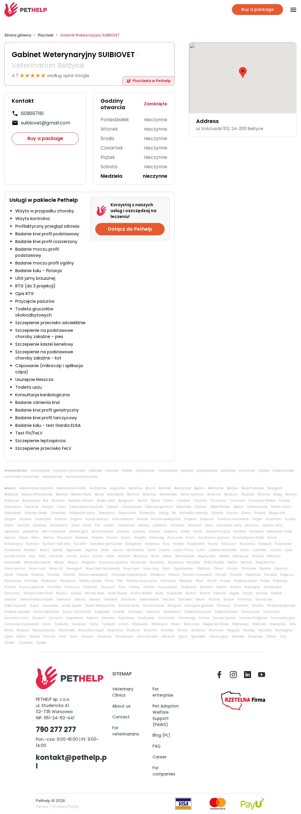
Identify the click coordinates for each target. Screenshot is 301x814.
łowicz (84, 556)
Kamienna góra (218, 531)
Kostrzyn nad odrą (57, 544)
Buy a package (45, 138)
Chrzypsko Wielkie (261, 500)
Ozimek (220, 574)
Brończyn (231, 494)
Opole (8, 574)
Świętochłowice (226, 612)
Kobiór (126, 537)
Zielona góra (218, 636)
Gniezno (60, 519)
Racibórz (206, 587)
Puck (122, 587)
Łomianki (56, 556)
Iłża (97, 525)
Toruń (46, 624)
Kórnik (272, 537)
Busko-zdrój (106, 500)
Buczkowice (30, 500)
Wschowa (216, 630)
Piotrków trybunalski (141, 581)
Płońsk (212, 581)
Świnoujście (250, 612)
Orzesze (22, 574)
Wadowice (140, 624)
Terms (42, 806)
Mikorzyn (274, 556)
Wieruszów (278, 624)
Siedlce (276, 593)
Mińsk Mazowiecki (37, 562)
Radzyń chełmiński (38, 593)
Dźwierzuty (147, 513)
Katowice (256, 531)
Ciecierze (31, 507)
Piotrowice (168, 581)
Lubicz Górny (183, 550)
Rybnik (205, 593)
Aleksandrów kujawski (36, 488)
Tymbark (108, 624)
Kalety (185, 531)
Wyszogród (283, 630)
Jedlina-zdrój (272, 525)
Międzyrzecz (207, 556)
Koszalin (80, 544)
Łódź (42, 556)
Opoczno (281, 568)
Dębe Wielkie (220, 507)
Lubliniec (260, 550)
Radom (235, 587)
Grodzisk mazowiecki (233, 519)
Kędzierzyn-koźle (279, 531)
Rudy (159, 593)
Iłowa (87, 525)
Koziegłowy (133, 544)
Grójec (257, 519)
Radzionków (273, 587)
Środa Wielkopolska (100, 605)
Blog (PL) (161, 735)
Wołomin (150, 630)
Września (198, 630)
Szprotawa (126, 618)
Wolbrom (133, 630)
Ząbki (8, 636)
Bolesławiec (168, 494)
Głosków (25, 519)
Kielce (23, 537)
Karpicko (239, 531)
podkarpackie (207, 470)
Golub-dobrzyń (97, 519)
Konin (190, 537)
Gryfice (290, 519)
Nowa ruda (37, 568)
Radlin (222, 587)
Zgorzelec (198, 636)
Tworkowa (79, 624)
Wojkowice (115, 630)
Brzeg (278, 494)
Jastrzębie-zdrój (228, 525)
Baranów (135, 488)
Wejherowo (240, 624)
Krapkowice (195, 544)
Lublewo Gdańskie (222, 550)
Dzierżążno (106, 513)
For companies (164, 771)
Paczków (270, 574)
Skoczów (168, 599)
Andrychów (97, 488)
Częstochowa (132, 507)
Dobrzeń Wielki (36, 513)
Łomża (71, 556)
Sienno (80, 599)
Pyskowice (188, 587)
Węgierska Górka (216, 624)
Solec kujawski (15, 605)
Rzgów (234, 593)
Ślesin (200, 599)
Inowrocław (126, 525)
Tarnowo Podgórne (253, 618)
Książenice (12, 550)
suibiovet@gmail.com (45, 122)
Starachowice (153, 605)
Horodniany (59, 525)
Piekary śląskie (90, 581)
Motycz (73, 562)
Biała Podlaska (253, 488)
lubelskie (95, 470)
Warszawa (192, 624)
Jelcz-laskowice (54, 531)
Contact (121, 717)
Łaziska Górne (15, 556)
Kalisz (198, 531)
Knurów (112, 537)
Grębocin (207, 519)
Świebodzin (172, 612)
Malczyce (140, 556)
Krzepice (265, 544)
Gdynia (232, 513)
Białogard (274, 488)
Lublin (244, 550)
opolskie (187, 470)
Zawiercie (104, 636)
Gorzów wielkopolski (166, 519)
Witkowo (22, 630)
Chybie (284, 500)
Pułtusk (149, 587)
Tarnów (204, 618)
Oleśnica (203, 568)
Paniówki (31, 581)
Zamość (49, 636)
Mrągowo (89, 562)
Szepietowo (74, 618)
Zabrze (34, 636)
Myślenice (138, 562)
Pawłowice (49, 581)
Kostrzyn (32, 544)
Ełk (174, 513)
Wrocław (167, 630)
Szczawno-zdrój (16, 618)
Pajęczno (287, 574)
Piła (120, 581)
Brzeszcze (11, 500)
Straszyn (223, 605)
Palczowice (12, 581)
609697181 (32, 113)
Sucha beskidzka (46, 612)
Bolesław (149, 494)
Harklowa (40, 525)
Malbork (124, 556)
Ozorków (236, 574)
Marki (155, 556)
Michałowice (184, 556)
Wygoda (233, 630)
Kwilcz (44, 550)
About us (121, 706)
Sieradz (94, 599)
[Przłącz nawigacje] (290, 10)
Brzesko (291, 494)
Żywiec (41, 642)
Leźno (151, 550)
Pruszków (54, 587)
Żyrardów (26, 642)
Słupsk (228, 599)
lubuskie (112, 470)
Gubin (9, 525)
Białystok (11, 494)
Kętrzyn (10, 537)
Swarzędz (135, 612)
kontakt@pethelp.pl (71, 762)
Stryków (258, 605)
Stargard (174, 605)
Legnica (91, 550)
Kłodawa (81, 537)
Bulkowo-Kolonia (80, 500)
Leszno (118, 550)
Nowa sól (56, 568)
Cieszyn (47, 507)
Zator (74, 636)
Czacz (61, 507)
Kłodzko (97, 537)
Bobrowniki (115, 494)
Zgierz (183, 636)
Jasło (209, 525)
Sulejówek (101, 612)
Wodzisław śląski (91, 630)
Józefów (154, 531)
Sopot (34, 605)
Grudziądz (273, 519)
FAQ (156, 746)
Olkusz (218, 568)
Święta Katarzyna (197, 612)
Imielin (108, 525)
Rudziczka (174, 593)
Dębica (238, 507)
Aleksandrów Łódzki (71, 488)
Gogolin (76, 519)
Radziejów (252, 587)
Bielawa (62, 494)
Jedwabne (30, 531)
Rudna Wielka (141, 593)
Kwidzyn (30, 550)
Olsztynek (249, 568)
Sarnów (261, 593)
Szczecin (38, 618)
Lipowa (164, 550)
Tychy (94, 624)
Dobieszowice (257, 507)
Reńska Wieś (94, 593)
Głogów (10, 519)
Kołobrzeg (156, 537)
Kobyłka (140, 537)
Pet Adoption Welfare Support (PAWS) (166, 715)
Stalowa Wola (128, 605)
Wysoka (249, 630)
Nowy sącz (131, 568)
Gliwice (259, 513)
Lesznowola (135, 550)
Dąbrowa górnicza (159, 507)
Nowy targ (151, 568)
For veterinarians (125, 731)
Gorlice (142, 519)
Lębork (57, 550)
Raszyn (61, 593)
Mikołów (258, 556)
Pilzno (109, 581)
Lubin (201, 550)
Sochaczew (263, 599)
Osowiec (53, 574)
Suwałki (119, 612)
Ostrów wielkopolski (93, 574)
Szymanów (166, 618)
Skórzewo (185, 599)
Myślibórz (157, 562)
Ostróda (69, 574)
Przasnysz (72, 587)
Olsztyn (232, 568)
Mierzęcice (241, 556)
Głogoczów (277, 513)
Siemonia (63, 599)
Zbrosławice (124, 636)
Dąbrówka (183, 507)
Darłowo (201, 507)
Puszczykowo (168, 587)
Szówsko (108, 618)
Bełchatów (215, 488)
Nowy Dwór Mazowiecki (103, 568)
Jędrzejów (11, 531)
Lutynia (276, 550)
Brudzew (248, 494)
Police (264, 581)
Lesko (105, 550)
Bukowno (58, 500)
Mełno (167, 556)
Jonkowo (139, 531)
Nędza (232, 562)
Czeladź (112, 507)
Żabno (21, 636)
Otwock (173, 574)
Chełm (168, 500)
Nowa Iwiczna (14, 568)
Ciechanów (12, 507)
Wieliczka (259, 624)
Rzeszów (219, 593)
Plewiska (185, 581)
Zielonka (238, 636)
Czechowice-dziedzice (86, 507)
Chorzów (200, 500)
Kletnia (48, 537)
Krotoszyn (229, 544)
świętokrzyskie (283, 470)
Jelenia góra (78, 531)
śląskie (263, 470)
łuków (110, 556)
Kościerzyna (13, 544)
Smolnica (244, 599)
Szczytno (55, 618)
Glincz (246, 513)
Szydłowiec (146, 618)
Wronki (182, 630)
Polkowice (280, 581)
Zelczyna (168, 636)
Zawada (87, 636)
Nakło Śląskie (214, 562)
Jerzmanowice (102, 531)
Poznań (10, 587)
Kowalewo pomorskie (106, 544)
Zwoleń (9, 642)
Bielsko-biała (81, 494)
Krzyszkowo (283, 544)
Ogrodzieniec (183, 568)
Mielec (224, 556)
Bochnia (133, 494)
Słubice (214, 599)
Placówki (45, 35)
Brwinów (264, 494)
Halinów (23, 525)
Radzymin (12, 593)
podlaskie (228, 470)
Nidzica (246, 562)
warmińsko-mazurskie (21, 477)
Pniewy (225, 581)
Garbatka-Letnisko (193, 513)
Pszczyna (108, 587)
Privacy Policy (66, 806)
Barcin (150, 488)
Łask (288, 550)
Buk (45, 500)
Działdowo (58, 513)
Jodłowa (123, 531)
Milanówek (12, 562)
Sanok (247, 593)
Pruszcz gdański (31, 587)
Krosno (213, 544)
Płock (199, 581)
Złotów (271, 636)
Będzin (199, 488)
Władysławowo (43, 630)
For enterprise (163, 692)
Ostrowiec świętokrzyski (129, 574)
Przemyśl (90, 587)
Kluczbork (64, 537)
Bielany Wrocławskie (36, 494)
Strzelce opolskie (17, 612)
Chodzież (183, 500)
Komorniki (175, 537)
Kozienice (152, 544)
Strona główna (17, 35)
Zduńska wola (147, 636)
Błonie (99, 494)
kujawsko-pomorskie (69, 470)
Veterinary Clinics (122, 692)
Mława (59, 562)
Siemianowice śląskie (36, 599)
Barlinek (165, 488)
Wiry (293, 624)
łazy (32, 556)
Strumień (241, 605)
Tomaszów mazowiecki (21, 624)
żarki (62, 636)
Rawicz (76, 593)
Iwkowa (143, 525)
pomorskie (247, 470)
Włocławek (66, 630)
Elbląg (163, 513)
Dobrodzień (12, 513)
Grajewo (190, 519)
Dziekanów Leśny (82, 513)
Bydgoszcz (126, 500)
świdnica (153, 612)
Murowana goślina (113, 562)
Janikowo (177, 525)
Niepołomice (265, 562)
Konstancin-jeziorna (213, 537)
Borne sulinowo (192, 494)
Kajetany (170, 531)
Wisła (8, 630)
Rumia (191, 593)
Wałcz (175, 624)
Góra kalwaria (122, 519)
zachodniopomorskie (81, 477)
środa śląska (72, 605)
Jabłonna (160, 525)
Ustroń (124, 624)
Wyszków (265, 630)
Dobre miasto (281, 507)
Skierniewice (149, 599)
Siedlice (10, 599)
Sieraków (110, 599)
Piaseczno (68, 581)
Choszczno (218, 500)
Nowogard (74, 568)
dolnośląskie (40, 470)
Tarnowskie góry (283, 618)
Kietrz (35, 537)
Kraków (178, 544)
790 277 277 (56, 729)
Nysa (166, 568)
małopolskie (145, 470)
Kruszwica (247, 544)
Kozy (166, 544)
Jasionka (194, 525)
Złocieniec (255, 636)
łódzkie (127, 470)
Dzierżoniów (127, 513)
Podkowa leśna (245, 581)
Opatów (265, 568)
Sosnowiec (50, 605)
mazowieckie (167, 470)
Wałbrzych (159, 624)
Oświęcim (157, 574)
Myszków (193, 562)
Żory (283, 636)
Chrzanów (237, 500)
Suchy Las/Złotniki (77, 612)
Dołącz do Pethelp (130, 229)
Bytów (155, 500)
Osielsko (37, 574)
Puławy (134, 587)
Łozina (97, 556)
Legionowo (74, 550)
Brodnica (214, 494)
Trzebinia (61, 624)
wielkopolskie (52, 477)
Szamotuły (271, 612)
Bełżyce (232, 488)
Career (160, 757)
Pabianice (253, 574)
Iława (75, 525)
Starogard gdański (199, 605)
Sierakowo (128, 599)
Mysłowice (175, 562)
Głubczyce (43, 519)
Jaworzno (252, 525)
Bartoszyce (182, 488)
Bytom (143, 500)
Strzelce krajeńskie (281, 605)
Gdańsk (217, 513)
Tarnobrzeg (186, 618)
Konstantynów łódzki (248, 537)
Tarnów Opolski (224, 618)
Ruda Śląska (117, 593)
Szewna (92, 618)
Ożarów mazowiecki (197, 574)
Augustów (117, 488)
